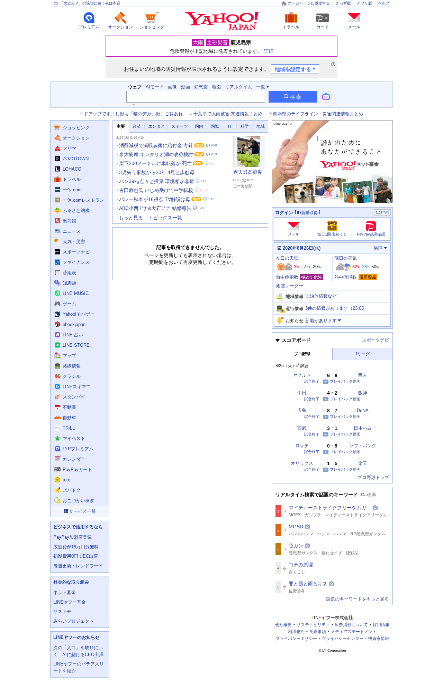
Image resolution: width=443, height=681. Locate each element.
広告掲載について (351, 625)
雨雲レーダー (289, 286)
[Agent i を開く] (326, 97)
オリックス (302, 463)
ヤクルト (302, 375)
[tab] (121, 127)
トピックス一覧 (165, 217)
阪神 (362, 393)
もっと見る (131, 217)
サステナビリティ (313, 625)
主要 (121, 126)
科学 (245, 126)
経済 (137, 126)
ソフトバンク (362, 445)
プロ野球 (302, 354)
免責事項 (317, 632)
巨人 (362, 375)
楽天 (362, 463)
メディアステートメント (354, 632)
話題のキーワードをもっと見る (357, 599)
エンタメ (156, 126)
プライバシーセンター (342, 638)
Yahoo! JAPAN (222, 21)
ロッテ (302, 445)
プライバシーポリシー (296, 638)
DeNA (363, 410)
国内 (199, 126)
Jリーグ (362, 354)
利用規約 (296, 632)
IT (230, 126)
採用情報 (381, 625)
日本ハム (363, 428)
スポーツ (179, 126)
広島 (301, 410)
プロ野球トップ (373, 477)
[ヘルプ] (333, 64)
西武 (301, 428)
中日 (301, 393)
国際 (215, 126)
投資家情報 (378, 638)
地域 (260, 126)
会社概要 (283, 625)
